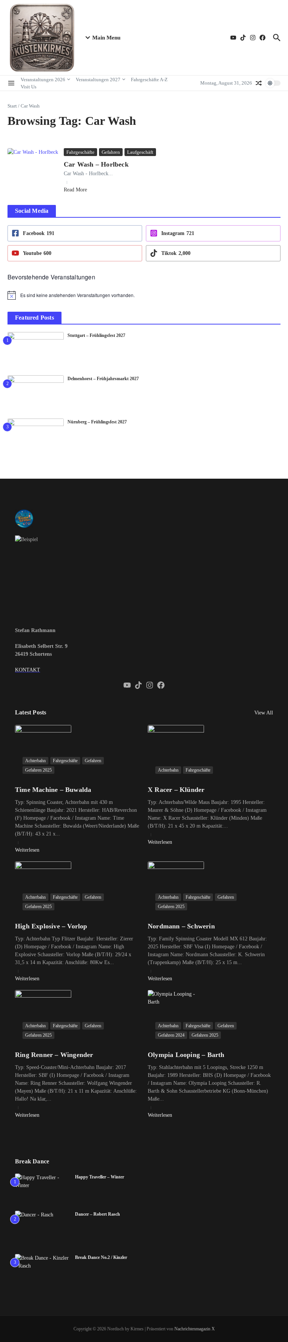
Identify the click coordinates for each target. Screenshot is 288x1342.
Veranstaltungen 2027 (98, 79)
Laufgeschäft (140, 152)
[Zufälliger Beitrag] (259, 83)
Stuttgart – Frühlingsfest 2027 (96, 335)
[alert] (144, 295)
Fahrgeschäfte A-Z (149, 79)
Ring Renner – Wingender (54, 1054)
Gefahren (111, 152)
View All (263, 713)
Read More (75, 190)
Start (12, 106)
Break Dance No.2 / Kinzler (101, 1257)
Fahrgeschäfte (80, 152)
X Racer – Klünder (176, 789)
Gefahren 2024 (171, 1035)
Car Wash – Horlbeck (96, 164)
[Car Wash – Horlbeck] (33, 165)
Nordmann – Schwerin (181, 926)
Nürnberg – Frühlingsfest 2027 (97, 422)
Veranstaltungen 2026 (43, 79)
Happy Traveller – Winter (99, 1177)
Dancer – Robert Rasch (97, 1214)
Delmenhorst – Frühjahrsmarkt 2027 (103, 378)
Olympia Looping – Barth (186, 1054)
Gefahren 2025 (38, 770)
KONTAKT (27, 670)
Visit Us (28, 86)
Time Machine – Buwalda (53, 789)
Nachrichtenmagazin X (194, 1328)
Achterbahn (35, 760)
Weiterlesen (27, 850)
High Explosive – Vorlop (51, 926)
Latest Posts (30, 712)
